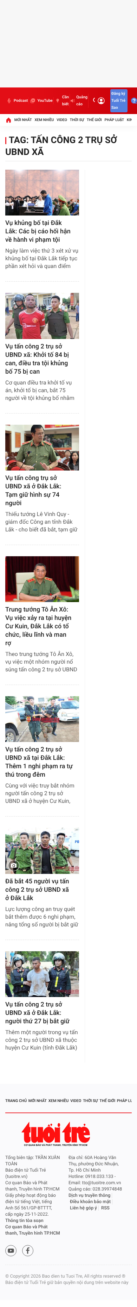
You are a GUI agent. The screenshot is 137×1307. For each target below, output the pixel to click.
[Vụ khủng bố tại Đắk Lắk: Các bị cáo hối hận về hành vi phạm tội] (42, 193)
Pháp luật (114, 120)
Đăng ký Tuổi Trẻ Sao (118, 100)
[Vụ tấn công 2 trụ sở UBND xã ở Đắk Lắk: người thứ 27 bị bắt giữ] (42, 974)
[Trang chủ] (8, 120)
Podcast (21, 100)
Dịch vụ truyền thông (89, 1195)
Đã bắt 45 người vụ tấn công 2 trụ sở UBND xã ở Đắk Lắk (37, 890)
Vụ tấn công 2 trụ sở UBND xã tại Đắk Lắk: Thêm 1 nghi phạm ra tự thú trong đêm (39, 762)
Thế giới (94, 120)
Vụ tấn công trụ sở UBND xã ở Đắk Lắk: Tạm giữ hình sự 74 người (33, 490)
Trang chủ (16, 1100)
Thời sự (77, 120)
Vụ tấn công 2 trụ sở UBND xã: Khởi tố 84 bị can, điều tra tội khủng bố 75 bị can (37, 359)
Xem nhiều (44, 120)
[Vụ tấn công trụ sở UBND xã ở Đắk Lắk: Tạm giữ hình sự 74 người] (42, 448)
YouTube (44, 100)
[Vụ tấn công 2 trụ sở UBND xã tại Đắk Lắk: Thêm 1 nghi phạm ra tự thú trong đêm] (42, 719)
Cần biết (65, 100)
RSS (105, 1208)
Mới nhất (23, 120)
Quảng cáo (81, 100)
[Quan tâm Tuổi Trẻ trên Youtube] (11, 1250)
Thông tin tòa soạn (24, 1220)
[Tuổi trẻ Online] (56, 1134)
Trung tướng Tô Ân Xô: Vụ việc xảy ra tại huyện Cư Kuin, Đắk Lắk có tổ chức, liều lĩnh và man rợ (38, 626)
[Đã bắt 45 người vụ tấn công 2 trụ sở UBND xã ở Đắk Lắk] (42, 851)
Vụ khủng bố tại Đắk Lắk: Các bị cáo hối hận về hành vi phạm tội (38, 231)
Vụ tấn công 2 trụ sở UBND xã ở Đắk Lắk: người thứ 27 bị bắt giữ (37, 1013)
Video (62, 120)
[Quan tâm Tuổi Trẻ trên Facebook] (27, 1250)
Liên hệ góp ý (83, 1208)
